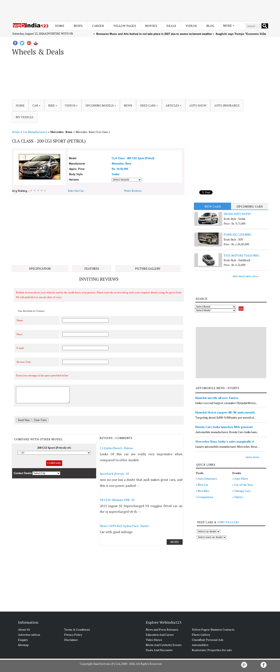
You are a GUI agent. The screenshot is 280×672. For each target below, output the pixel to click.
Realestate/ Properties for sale (212, 650)
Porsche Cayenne (237, 234)
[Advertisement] (140, 10)
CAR (35, 105)
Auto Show (241, 478)
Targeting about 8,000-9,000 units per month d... (225, 417)
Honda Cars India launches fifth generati (224, 427)
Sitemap (23, 645)
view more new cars (245, 276)
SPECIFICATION (40, 268)
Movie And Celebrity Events (164, 645)
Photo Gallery (201, 635)
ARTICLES (172, 105)
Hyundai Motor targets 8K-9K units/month (225, 412)
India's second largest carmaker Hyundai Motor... (226, 403)
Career (98, 26)
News (78, 26)
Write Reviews (133, 191)
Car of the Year (243, 485)
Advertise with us (58, 33)
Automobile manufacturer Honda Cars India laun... (226, 432)
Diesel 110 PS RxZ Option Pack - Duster (124, 526)
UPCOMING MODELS (99, 105)
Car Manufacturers (35, 132)
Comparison (205, 497)
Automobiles (200, 645)
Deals (171, 26)
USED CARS (148, 105)
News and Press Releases (162, 629)
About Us (24, 629)
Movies (151, 26)
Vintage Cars (242, 491)
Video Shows (154, 640)
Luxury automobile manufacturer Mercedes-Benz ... (227, 446)
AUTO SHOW (197, 105)
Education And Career (160, 635)
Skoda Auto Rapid (237, 214)
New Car (203, 485)
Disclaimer (71, 640)
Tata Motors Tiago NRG (241, 255)
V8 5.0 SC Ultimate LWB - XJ (117, 500)
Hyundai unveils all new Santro (216, 398)
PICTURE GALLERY (147, 268)
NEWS (128, 105)
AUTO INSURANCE (227, 105)
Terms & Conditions (77, 629)
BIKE (51, 105)
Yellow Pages (124, 26)
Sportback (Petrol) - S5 (114, 474)
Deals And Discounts (159, 650)
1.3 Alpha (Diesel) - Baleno (116, 448)
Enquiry (23, 640)
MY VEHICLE (24, 117)
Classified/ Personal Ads (207, 640)
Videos (191, 26)
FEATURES (91, 268)
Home (59, 26)
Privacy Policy (73, 635)
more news (252, 457)
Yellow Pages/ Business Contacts (213, 629)
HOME (20, 105)
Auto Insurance (207, 478)
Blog (210, 26)
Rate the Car (76, 191)
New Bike (203, 491)
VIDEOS (70, 105)
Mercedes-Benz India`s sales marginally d (224, 441)
